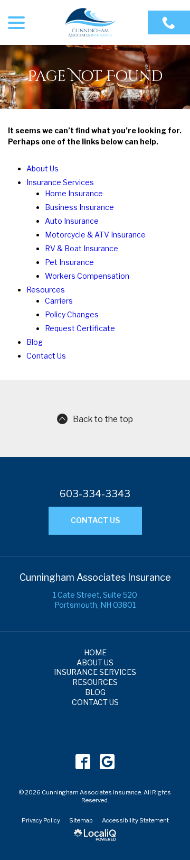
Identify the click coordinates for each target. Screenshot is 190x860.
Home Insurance (74, 193)
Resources (45, 289)
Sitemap (81, 820)
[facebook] (83, 761)
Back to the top (103, 419)
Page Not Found (95, 77)
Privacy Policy (41, 820)
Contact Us (46, 355)
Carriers (59, 300)
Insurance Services (60, 182)
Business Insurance (79, 207)
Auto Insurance (72, 220)
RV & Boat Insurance (81, 248)
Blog (34, 341)
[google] (107, 761)
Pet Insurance (69, 262)
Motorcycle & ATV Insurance (95, 234)
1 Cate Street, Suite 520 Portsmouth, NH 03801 (95, 599)
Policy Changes (72, 314)
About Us (42, 168)
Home (95, 652)
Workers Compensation (87, 275)
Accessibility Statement (135, 820)
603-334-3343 (95, 494)
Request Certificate (80, 328)
